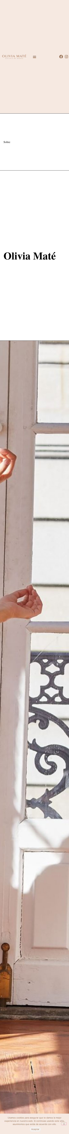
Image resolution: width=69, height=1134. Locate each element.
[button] (34, 56)
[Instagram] (66, 57)
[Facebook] (61, 57)
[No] (64, 1123)
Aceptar (35, 1129)
